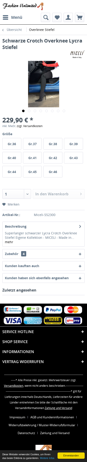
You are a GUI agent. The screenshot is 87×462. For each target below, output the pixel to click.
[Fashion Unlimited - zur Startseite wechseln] (23, 6)
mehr (9, 242)
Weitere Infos (47, 458)
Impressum (17, 417)
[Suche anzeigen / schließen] (45, 17)
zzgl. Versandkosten (29, 126)
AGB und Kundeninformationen (52, 417)
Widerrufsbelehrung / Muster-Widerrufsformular (42, 425)
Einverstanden (71, 455)
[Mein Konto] (68, 17)
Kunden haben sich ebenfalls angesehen (37, 278)
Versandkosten (13, 386)
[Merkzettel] (56, 17)
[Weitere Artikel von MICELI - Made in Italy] (77, 54)
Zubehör (15, 254)
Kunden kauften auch (22, 266)
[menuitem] (12, 17)
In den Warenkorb (51, 194)
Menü (16, 17)
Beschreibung (15, 226)
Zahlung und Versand (58, 408)
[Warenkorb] (79, 17)
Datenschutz (26, 433)
